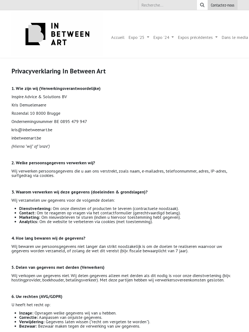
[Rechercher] (202, 5)
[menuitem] (117, 37)
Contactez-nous (222, 5)
